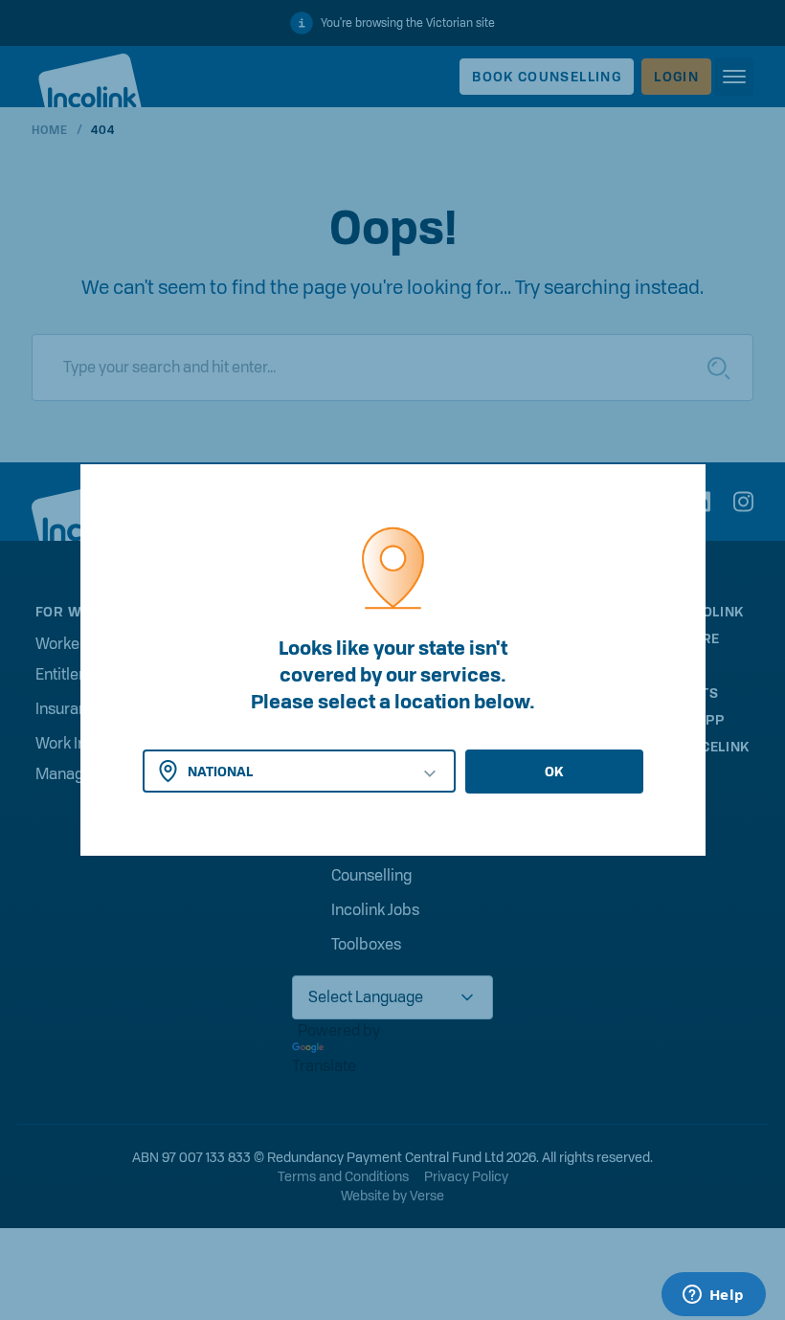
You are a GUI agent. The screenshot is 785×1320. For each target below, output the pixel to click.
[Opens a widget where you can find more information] (713, 1296)
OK (554, 771)
